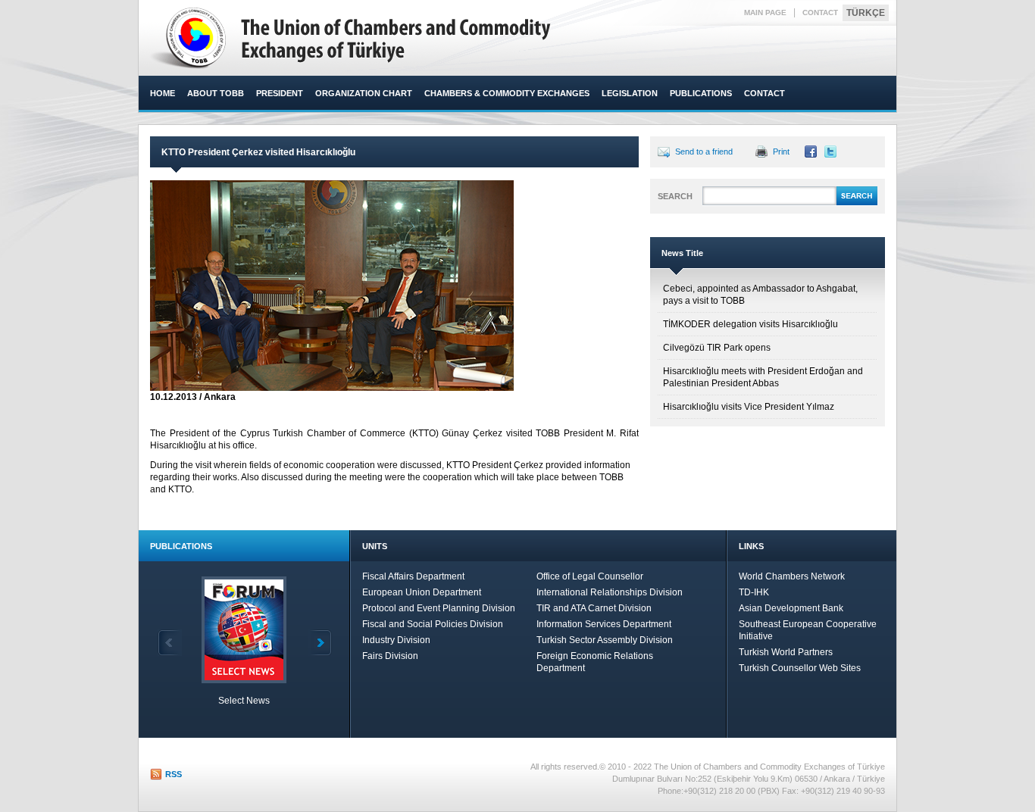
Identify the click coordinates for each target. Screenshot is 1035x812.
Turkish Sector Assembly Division (604, 640)
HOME (162, 93)
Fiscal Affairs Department (413, 576)
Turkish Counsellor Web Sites (800, 668)
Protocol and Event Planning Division (438, 608)
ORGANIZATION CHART (363, 93)
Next (320, 642)
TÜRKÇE (865, 13)
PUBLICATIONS (701, 93)
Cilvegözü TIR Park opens (717, 347)
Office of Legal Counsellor (589, 576)
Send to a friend (704, 151)
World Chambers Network (792, 576)
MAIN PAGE (765, 12)
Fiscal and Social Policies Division (432, 624)
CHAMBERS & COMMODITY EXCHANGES (506, 93)
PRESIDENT (279, 93)
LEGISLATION (630, 93)
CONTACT (820, 12)
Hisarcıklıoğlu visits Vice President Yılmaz (748, 406)
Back (170, 642)
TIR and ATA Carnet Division (594, 608)
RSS (173, 774)
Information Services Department (603, 624)
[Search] (856, 203)
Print (781, 151)
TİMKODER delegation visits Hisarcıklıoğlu (750, 324)
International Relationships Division (609, 592)
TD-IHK (754, 592)
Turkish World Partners (786, 652)
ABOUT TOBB (215, 93)
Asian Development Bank (791, 608)
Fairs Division (390, 656)
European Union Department (421, 592)
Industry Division (396, 640)
